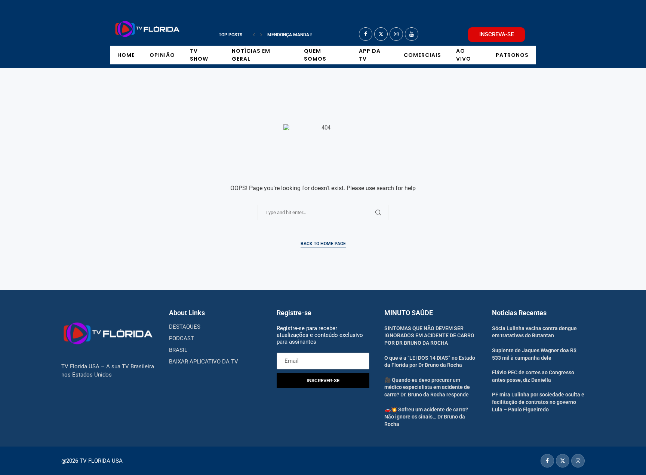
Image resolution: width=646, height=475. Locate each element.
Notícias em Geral (251, 55)
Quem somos (315, 55)
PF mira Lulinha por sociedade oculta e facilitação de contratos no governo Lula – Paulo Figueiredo (538, 402)
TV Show (199, 55)
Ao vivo (463, 55)
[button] (254, 35)
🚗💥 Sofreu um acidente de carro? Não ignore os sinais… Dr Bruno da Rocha (426, 417)
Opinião (162, 55)
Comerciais (422, 55)
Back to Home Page (323, 243)
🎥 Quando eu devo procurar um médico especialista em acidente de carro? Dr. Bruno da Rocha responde (427, 387)
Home (126, 55)
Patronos (512, 55)
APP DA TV (370, 55)
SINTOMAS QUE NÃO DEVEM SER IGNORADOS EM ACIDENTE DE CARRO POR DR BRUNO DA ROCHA (429, 335)
